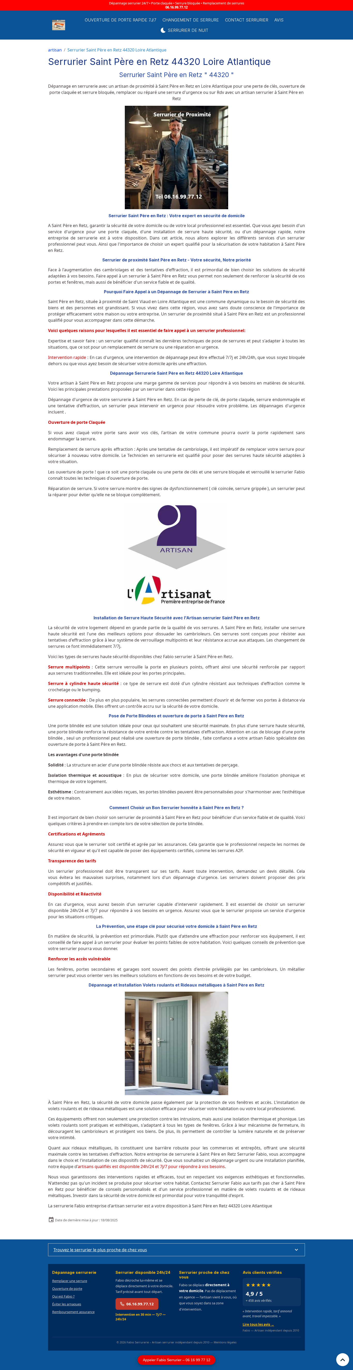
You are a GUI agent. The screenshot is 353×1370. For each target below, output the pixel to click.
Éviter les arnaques (66, 1304)
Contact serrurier (246, 19)
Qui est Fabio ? (63, 1296)
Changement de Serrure (191, 19)
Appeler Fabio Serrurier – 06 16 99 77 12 (176, 1360)
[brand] (59, 25)
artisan (55, 50)
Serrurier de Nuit (187, 30)
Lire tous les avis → (258, 1324)
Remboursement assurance (73, 1311)
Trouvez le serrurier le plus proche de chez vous (100, 1250)
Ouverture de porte (67, 1288)
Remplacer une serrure (69, 1280)
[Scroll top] (342, 1359)
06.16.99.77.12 (176, 7)
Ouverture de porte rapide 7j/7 (120, 19)
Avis (278, 19)
